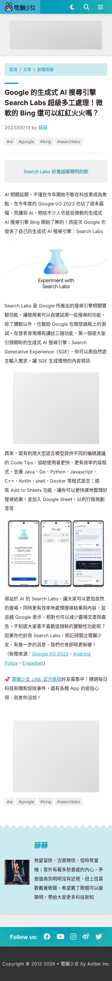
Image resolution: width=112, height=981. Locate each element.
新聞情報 (45, 69)
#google (26, 141)
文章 (27, 69)
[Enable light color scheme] (72, 7)
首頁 (13, 69)
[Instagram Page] (73, 937)
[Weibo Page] (85, 937)
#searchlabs (68, 141)
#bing (45, 141)
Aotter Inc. (98, 964)
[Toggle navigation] (100, 7)
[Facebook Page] (47, 937)
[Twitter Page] (98, 937)
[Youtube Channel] (60, 937)
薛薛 (43, 127)
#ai (10, 141)
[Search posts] (86, 7)
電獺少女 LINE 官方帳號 (36, 679)
